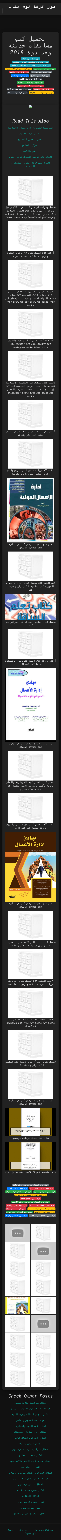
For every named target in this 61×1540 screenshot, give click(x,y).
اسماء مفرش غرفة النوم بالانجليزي (30, 1461)
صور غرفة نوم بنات (32, 6)
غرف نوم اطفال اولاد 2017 (41, 1205)
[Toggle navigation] (6, 11)
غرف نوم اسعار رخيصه (16, 1215)
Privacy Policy (44, 1530)
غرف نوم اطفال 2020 (30, 1198)
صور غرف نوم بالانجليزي (41, 92)
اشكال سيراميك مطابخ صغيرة (30, 1402)
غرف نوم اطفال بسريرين (42, 1188)
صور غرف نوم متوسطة (44, 89)
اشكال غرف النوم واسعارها (30, 1426)
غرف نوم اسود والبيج (44, 1192)
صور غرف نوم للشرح (40, 75)
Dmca (10, 1530)
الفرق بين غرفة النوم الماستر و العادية (30, 164)
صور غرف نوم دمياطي (41, 72)
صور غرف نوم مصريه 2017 (19, 89)
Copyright (30, 1533)
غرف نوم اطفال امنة (17, 1188)
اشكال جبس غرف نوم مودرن (31, 1501)
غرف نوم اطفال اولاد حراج (18, 1192)
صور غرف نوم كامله (17, 92)
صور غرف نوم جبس (19, 75)
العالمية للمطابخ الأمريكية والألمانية (30, 127)
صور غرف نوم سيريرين (44, 69)
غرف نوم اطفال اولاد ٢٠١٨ (42, 1215)
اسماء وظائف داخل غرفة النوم (30, 1478)
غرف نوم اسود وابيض (17, 1205)
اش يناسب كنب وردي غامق (30, 1420)
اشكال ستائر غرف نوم (30, 1484)
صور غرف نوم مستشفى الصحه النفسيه (30, 62)
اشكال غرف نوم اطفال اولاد (30, 1437)
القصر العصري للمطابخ (31, 139)
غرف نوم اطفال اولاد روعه (19, 1212)
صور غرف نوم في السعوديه (18, 69)
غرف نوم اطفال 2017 (16, 1209)
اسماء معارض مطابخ (31, 1507)
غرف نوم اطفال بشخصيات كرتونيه (30, 1195)
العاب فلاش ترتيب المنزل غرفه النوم (30, 156)
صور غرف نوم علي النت (31, 79)
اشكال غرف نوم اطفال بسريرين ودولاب (30, 1472)
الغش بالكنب (30, 151)
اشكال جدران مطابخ (31, 1443)
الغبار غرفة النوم (31, 133)
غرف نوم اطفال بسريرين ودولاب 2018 (30, 1185)
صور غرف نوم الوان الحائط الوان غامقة (31, 65)
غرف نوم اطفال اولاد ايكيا (41, 1209)
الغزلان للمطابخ (30, 145)
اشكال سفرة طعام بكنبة (30, 1490)
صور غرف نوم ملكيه (19, 72)
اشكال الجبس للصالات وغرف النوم (30, 1414)
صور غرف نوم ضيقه (30, 58)
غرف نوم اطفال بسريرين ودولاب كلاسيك (30, 1202)
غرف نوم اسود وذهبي (45, 1212)
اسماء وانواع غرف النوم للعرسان (30, 1408)
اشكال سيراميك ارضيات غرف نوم (30, 1449)
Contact (24, 1530)
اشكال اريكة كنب (30, 1466)
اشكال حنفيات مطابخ (30, 1455)
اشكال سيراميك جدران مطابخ (30, 1513)
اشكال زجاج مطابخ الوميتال (30, 1431)
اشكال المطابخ (30, 1496)
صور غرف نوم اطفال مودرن (30, 86)
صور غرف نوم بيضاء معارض (30, 82)
